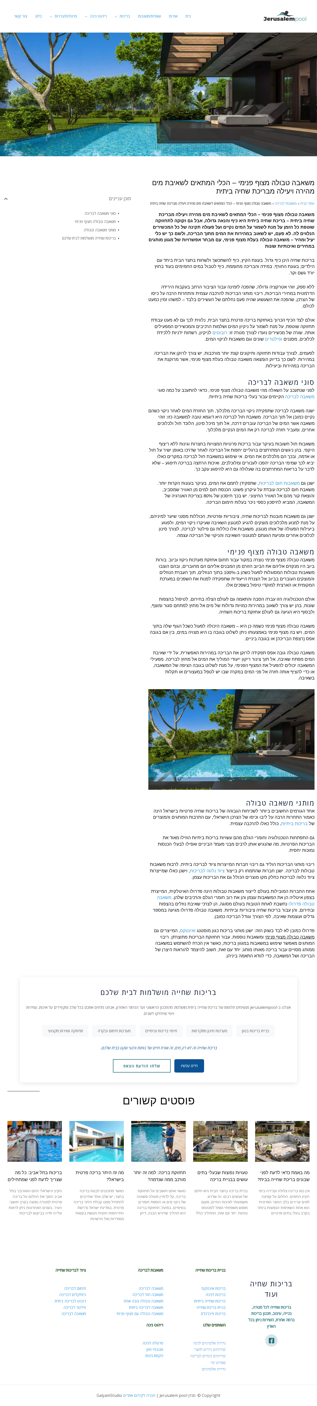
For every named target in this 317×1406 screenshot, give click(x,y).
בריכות (125, 16)
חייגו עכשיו (189, 1065)
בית (188, 16)
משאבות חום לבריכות (279, 483)
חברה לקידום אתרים (139, 1395)
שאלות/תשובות (149, 16)
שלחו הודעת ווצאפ (141, 1066)
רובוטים (219, 332)
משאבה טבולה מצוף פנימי (95, 221)
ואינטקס (188, 930)
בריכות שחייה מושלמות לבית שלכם (89, 238)
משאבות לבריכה (286, 203)
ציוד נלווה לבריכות (207, 870)
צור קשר (20, 16)
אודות (173, 16)
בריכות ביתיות (294, 823)
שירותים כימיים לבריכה (208, 1356)
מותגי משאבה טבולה (100, 230)
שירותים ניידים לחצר (210, 1349)
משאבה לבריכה (300, 396)
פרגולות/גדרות (66, 16)
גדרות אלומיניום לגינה (209, 1343)
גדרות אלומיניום (214, 1369)
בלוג (38, 16)
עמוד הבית (307, 203)
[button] (6, 199)
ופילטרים (273, 339)
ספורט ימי (218, 1362)
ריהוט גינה (98, 16)
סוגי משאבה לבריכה (100, 213)
